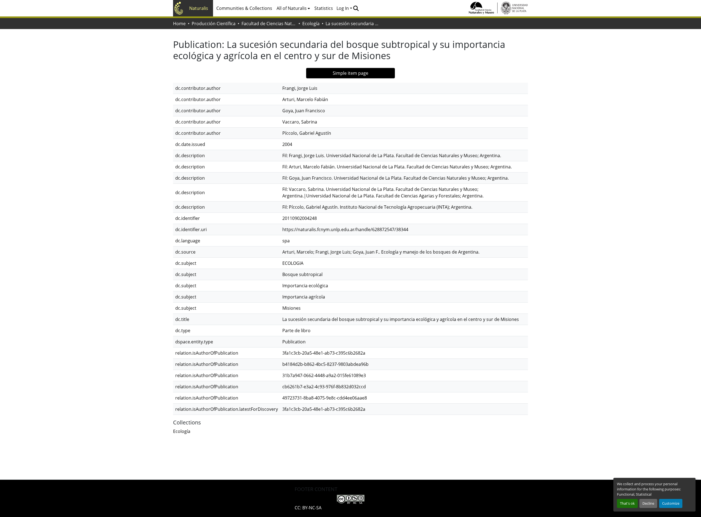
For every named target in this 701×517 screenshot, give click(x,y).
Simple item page (350, 73)
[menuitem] (293, 8)
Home (179, 24)
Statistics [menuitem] (323, 8)
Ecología (311, 24)
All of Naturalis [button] (292, 8)
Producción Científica (213, 24)
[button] (355, 8)
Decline (648, 503)
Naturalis (198, 8)
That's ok (627, 503)
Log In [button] (343, 8)
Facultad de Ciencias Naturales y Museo (269, 24)
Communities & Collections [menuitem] (244, 8)
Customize (670, 503)
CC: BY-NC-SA (308, 508)
